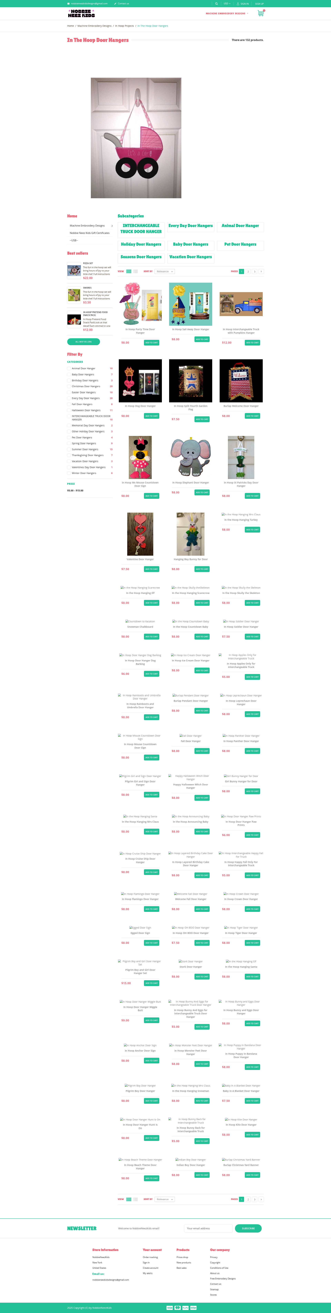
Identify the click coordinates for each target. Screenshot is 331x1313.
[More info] (140, 342)
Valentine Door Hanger (140, 559)
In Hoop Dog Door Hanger (140, 406)
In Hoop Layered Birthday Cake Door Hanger (190, 863)
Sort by (148, 271)
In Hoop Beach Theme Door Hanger (140, 1166)
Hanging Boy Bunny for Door (191, 559)
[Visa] (170, 1307)
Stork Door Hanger (191, 966)
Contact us (121, 3)
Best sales (182, 1267)
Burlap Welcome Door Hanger (241, 406)
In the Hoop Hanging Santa (241, 966)
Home (72, 216)
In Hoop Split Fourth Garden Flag (190, 407)
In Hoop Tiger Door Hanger (241, 933)
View (121, 271)
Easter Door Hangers (92, 392)
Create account (150, 1267)
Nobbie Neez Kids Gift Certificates (89, 233)
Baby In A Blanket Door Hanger (241, 1091)
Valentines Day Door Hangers (92, 467)
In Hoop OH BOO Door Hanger (191, 933)
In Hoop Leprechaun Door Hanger (241, 702)
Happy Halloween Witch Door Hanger (190, 786)
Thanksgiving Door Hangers (92, 455)
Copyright (215, 1262)
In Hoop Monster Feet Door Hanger (190, 1052)
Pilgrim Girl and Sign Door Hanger (140, 783)
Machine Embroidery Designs (226, 13)
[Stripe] (193, 1307)
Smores (87, 287)
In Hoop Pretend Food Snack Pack (95, 314)
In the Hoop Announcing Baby (190, 821)
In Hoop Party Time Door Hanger (140, 331)
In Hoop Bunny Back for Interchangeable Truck (191, 1129)
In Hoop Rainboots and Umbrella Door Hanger (140, 705)
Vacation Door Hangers (92, 461)
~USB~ (74, 240)
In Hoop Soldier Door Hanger (241, 626)
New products (184, 1262)
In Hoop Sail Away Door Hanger (190, 329)
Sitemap (214, 1289)
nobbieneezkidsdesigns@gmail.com (87, 3)
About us (214, 1273)
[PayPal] (185, 1307)
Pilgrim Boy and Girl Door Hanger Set (140, 971)
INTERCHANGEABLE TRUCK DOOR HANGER (92, 417)
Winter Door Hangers (92, 473)
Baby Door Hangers (92, 374)
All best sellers (84, 341)
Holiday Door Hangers (141, 244)
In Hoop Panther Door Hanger (241, 741)
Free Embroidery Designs (223, 1278)
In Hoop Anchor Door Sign (140, 1050)
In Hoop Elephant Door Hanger (190, 482)
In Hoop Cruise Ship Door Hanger (140, 860)
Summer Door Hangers (92, 449)
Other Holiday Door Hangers (92, 431)
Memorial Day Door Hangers (92, 425)
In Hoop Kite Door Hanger (241, 1124)
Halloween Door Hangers (92, 410)
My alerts (147, 1273)
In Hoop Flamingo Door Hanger (140, 899)
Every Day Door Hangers (92, 398)
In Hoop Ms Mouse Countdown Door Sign (140, 484)
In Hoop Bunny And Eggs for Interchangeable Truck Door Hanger (190, 1013)
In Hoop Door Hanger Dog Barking (140, 662)
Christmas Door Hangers (92, 386)
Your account (152, 1250)
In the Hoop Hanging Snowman (190, 1091)
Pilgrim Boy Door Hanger (140, 1091)
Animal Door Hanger (92, 368)
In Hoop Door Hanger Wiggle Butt (140, 1008)
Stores (213, 1294)
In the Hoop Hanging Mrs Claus (140, 821)
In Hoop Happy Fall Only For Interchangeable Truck (241, 863)
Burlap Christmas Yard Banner (241, 1165)
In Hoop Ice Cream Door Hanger (190, 660)
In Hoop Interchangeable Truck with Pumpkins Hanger (241, 331)
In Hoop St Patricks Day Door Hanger (241, 484)
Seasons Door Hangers (141, 256)
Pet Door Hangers (92, 437)
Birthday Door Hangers (92, 380)
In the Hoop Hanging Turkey (241, 519)
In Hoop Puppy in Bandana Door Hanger (241, 1055)
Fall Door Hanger (191, 741)
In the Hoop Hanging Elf (140, 593)
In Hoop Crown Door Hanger (241, 899)
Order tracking (150, 1257)
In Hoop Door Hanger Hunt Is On (140, 1126)
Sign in (146, 1262)
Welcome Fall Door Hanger (190, 899)
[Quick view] (132, 342)
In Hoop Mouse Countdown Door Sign (140, 746)
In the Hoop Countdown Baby (190, 626)
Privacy (214, 1257)
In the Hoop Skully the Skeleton (241, 593)
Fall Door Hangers (92, 404)
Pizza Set (88, 263)
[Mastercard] (177, 1307)
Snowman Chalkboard (140, 626)
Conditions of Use (219, 1267)
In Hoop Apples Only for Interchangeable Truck (241, 665)
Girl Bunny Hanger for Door (241, 781)
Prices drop (182, 1257)
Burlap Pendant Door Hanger (191, 700)
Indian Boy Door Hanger (191, 1165)
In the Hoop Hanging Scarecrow (190, 593)
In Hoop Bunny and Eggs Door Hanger (241, 1011)
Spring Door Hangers (92, 443)
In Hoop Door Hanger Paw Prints (241, 823)
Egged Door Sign (140, 933)
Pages (234, 271)
